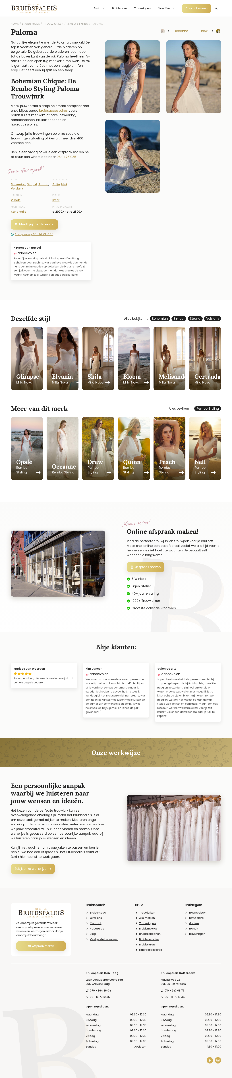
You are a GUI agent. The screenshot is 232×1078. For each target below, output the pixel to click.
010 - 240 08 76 (175, 990)
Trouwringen (142, 8)
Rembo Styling (207, 408)
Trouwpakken (197, 912)
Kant (14, 212)
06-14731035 (66, 157)
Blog (93, 934)
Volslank (17, 188)
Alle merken (147, 918)
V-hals (15, 200)
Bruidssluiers (147, 944)
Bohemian (18, 184)
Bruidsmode (98, 912)
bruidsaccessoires (53, 110)
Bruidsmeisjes (148, 928)
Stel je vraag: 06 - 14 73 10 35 (34, 234)
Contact (96, 923)
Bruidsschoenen (150, 934)
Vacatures (97, 928)
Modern (194, 923)
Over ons (96, 918)
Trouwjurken (147, 912)
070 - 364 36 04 (100, 990)
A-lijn (56, 184)
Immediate (196, 918)
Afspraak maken (197, 8)
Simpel (32, 184)
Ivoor (55, 200)
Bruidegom (119, 8)
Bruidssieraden (149, 939)
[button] (216, 8)
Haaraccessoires (150, 950)
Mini (64, 184)
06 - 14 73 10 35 (100, 997)
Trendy (193, 928)
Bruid (97, 8)
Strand (43, 184)
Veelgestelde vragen (104, 939)
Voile (22, 212)
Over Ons (164, 8)
